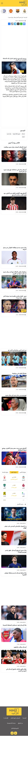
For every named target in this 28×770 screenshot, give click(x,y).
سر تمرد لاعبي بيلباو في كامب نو (17, 350)
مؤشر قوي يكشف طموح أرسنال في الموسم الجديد (16, 670)
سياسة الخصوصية (11, 723)
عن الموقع (20, 723)
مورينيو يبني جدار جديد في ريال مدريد (15, 395)
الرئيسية (25, 17)
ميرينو (23, 136)
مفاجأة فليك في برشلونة (19, 373)
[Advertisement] (14, 41)
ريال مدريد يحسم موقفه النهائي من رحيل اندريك (14, 248)
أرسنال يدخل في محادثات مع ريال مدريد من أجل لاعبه (15, 170)
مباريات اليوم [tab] (14, 472)
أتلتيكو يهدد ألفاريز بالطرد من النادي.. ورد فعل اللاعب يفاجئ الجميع (15, 194)
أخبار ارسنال (16, 17)
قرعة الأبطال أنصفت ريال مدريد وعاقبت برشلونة (15, 148)
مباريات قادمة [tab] (5, 472)
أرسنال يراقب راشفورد (20, 647)
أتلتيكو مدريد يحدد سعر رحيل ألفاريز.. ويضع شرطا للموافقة (14, 449)
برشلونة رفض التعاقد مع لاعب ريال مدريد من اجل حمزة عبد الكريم (14, 272)
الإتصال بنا (6, 718)
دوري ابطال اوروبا (16, 133)
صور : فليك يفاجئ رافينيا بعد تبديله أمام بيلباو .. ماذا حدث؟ (14, 297)
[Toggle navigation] (2, 3)
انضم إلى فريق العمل (15, 718)
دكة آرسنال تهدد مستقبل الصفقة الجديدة (14, 625)
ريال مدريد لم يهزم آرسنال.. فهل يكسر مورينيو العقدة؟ (15, 551)
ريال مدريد (11, 17)
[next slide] (2, 11)
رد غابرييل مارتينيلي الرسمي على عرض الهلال (15, 527)
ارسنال (23, 133)
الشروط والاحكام (15, 728)
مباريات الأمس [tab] (23, 472)
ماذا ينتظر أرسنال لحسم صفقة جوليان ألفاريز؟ (15, 573)
